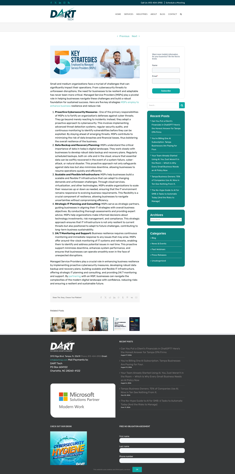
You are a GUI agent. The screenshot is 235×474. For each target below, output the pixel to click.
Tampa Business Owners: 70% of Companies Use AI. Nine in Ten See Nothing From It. (166, 180)
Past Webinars (158, 249)
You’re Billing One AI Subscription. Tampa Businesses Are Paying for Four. (150, 362)
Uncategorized (159, 260)
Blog (154, 238)
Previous (124, 36)
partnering (75, 276)
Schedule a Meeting (175, 2)
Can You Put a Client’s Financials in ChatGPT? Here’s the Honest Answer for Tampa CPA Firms (150, 350)
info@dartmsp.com (58, 360)
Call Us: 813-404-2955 (152, 2)
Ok (137, 469)
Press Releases (159, 255)
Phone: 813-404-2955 (91, 356)
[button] (181, 14)
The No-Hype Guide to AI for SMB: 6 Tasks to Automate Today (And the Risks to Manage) (151, 402)
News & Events (159, 243)
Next (134, 36)
